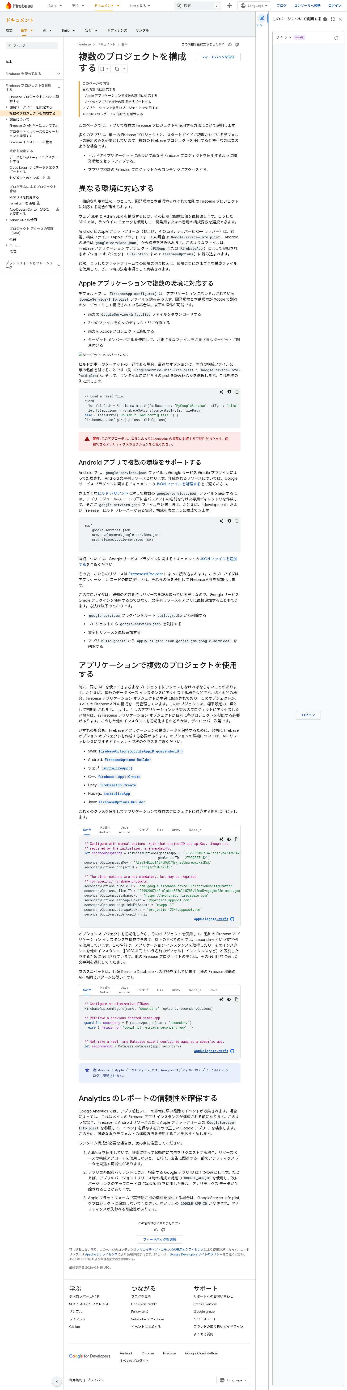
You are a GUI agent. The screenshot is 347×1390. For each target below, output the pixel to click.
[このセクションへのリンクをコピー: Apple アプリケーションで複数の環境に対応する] (218, 284)
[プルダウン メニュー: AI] (52, 30)
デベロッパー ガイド (84, 1296)
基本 (24, 30)
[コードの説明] (221, 392)
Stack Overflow (205, 1304)
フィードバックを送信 (218, 57)
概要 (9, 30)
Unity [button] (176, 830)
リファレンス (117, 30)
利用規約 (75, 1380)
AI (44, 30)
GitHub (74, 1327)
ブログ (282, 6)
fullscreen (333, 19)
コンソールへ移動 (307, 6)
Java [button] (213, 990)
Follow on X (139, 1311)
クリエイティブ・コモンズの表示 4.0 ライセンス (170, 1250)
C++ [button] (160, 830)
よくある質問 (203, 1334)
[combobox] (197, 5)
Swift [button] (87, 830)
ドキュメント (104, 6)
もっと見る (138, 6)
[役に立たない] (237, 44)
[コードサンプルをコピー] (237, 392)
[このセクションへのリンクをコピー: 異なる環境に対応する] (159, 189)
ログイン (334, 6)
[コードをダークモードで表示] (229, 392)
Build (52, 6)
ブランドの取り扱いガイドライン (218, 1327)
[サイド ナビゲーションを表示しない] (57, 1381)
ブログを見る (141, 1296)
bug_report (325, 19)
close (340, 19)
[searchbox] (32, 45)
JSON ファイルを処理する (178, 484)
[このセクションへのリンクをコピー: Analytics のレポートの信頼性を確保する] (222, 1099)
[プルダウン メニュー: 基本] (33, 30)
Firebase (85, 44)
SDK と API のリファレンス (89, 1304)
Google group (204, 1311)
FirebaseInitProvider (145, 574)
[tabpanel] (159, 881)
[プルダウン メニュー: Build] (62, 5)
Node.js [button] (195, 830)
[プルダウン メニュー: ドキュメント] (119, 5)
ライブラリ (77, 1319)
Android (126, 1353)
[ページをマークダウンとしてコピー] (117, 69)
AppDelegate (211, 919)
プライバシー (97, 1380)
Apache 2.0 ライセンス (101, 1254)
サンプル (142, 30)
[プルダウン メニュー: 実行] (84, 5)
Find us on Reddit (144, 1304)
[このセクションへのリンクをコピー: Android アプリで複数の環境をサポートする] (206, 463)
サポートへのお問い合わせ (213, 1296)
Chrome (147, 1353)
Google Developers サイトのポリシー (196, 1254)
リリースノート (205, 1319)
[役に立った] (229, 44)
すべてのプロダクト (134, 1361)
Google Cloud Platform (202, 1353)
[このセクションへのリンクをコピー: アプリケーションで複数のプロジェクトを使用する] (98, 675)
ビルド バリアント (112, 493)
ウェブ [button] (143, 830)
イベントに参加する (146, 1327)
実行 (75, 6)
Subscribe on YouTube (147, 1319)
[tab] (87, 829)
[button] (28, 74)
